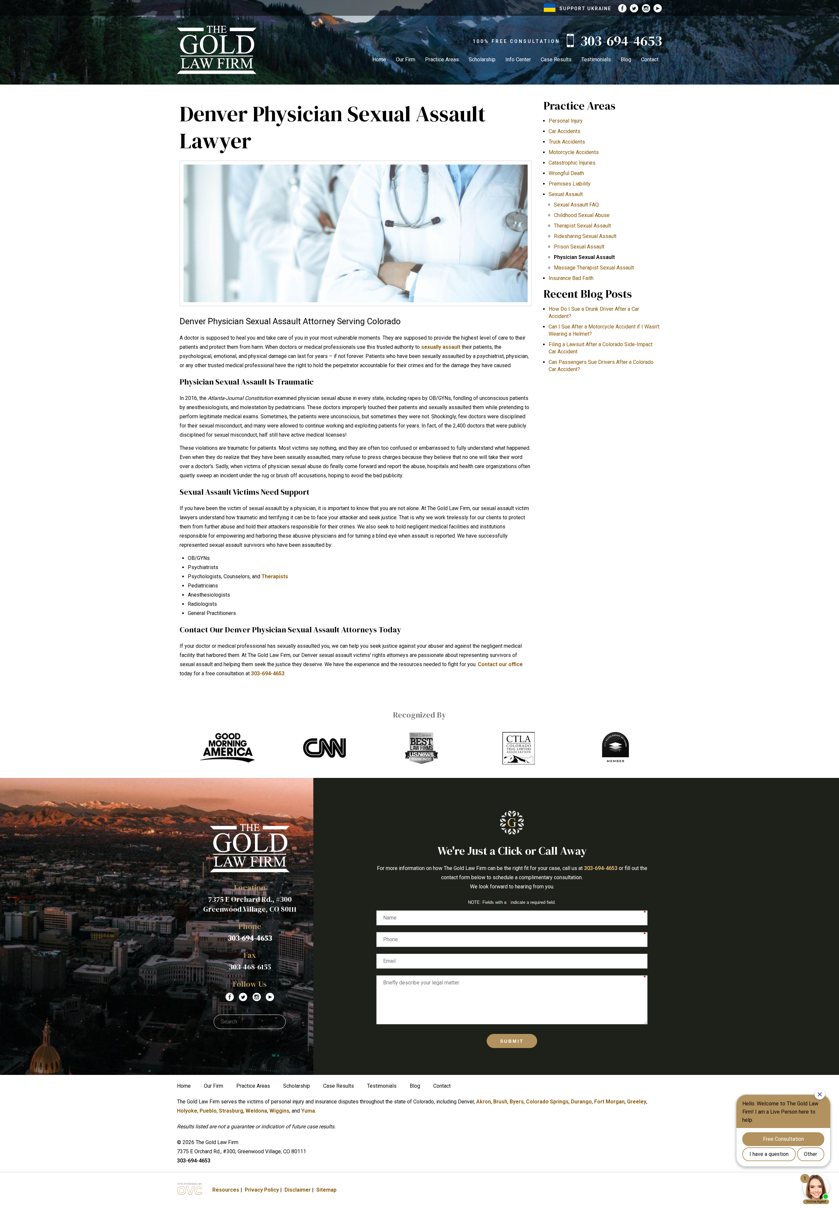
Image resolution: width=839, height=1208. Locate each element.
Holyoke (187, 1111)
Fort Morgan (609, 1102)
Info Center (518, 59)
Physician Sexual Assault (584, 257)
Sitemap (326, 1190)
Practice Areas (442, 59)
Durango (581, 1102)
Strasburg (231, 1111)
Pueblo (208, 1111)
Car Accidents (564, 131)
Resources (225, 1190)
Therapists (275, 576)
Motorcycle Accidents (574, 152)
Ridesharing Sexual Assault (585, 236)
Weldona (256, 1111)
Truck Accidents (567, 142)
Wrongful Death (566, 173)
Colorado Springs (547, 1102)
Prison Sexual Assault (579, 247)
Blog (626, 59)
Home (379, 59)
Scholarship (482, 59)
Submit (512, 1041)
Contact (649, 59)
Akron (483, 1102)
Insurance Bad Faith (571, 278)
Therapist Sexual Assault (582, 226)
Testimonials (596, 59)
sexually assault (440, 347)
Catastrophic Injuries (572, 163)
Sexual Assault (566, 194)
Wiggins (279, 1111)
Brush (500, 1102)
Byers (517, 1102)
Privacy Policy (262, 1190)
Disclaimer (297, 1190)
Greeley (636, 1102)
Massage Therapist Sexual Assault (594, 268)
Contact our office (500, 664)
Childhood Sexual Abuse (582, 215)
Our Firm (405, 59)
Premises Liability (570, 184)
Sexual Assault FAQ (576, 205)
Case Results (556, 59)
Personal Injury (566, 121)
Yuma (308, 1111)
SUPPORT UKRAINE (585, 8)
